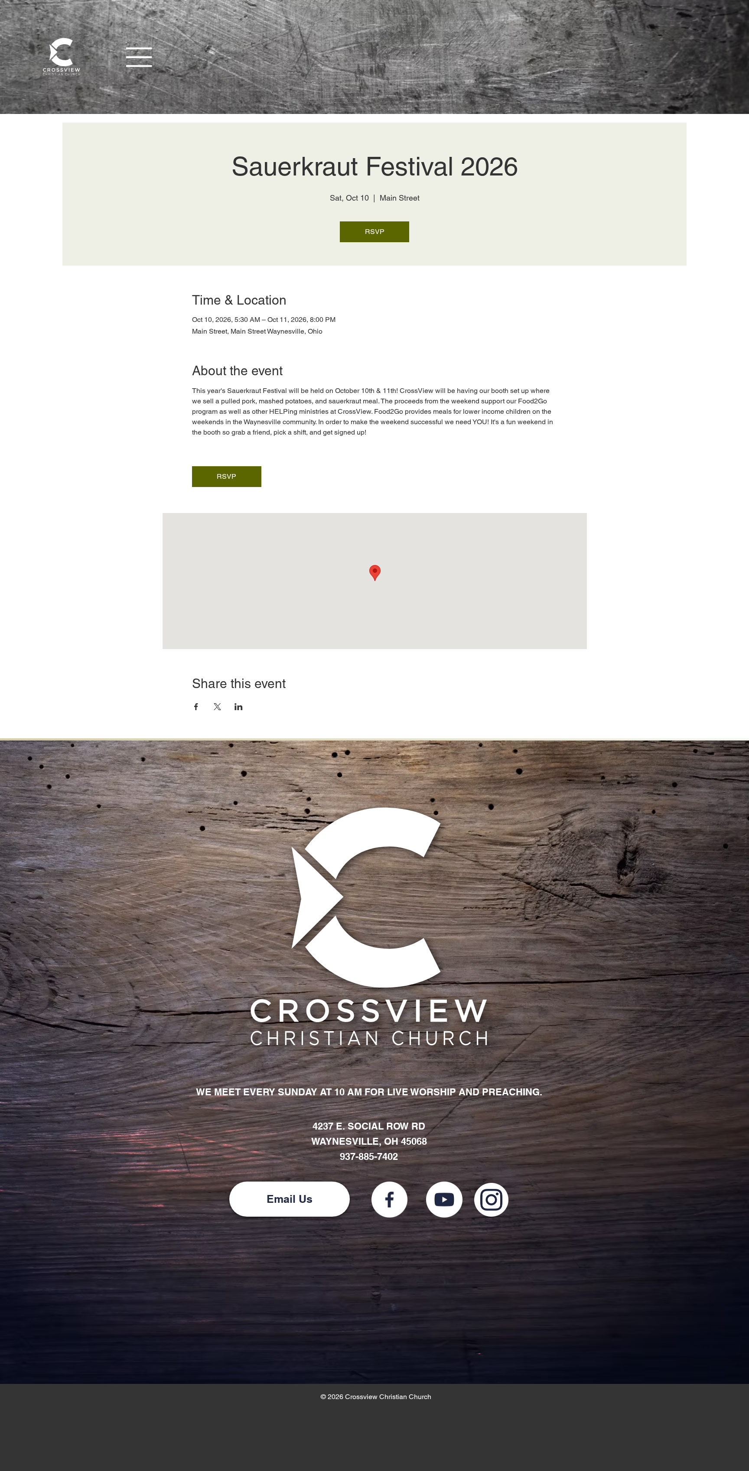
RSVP (374, 231)
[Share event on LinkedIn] (238, 706)
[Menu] (139, 57)
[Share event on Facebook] (196, 706)
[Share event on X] (217, 706)
